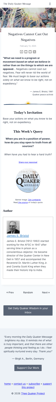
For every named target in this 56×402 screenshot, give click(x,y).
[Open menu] (50, 4)
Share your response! (28, 162)
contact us (20, 383)
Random (28, 292)
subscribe (34, 383)
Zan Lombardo (34, 200)
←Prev (10, 292)
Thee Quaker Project (33, 393)
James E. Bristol (18, 235)
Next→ (46, 292)
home (7, 383)
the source (23, 202)
